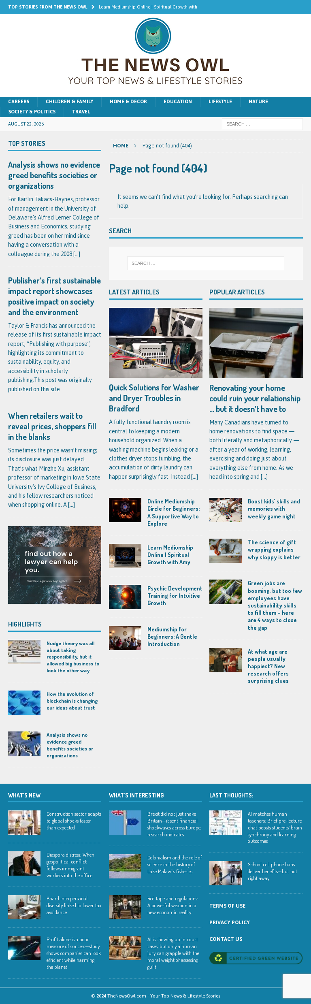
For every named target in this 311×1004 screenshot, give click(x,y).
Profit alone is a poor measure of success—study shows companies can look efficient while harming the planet (74, 953)
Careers (18, 101)
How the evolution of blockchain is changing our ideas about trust (72, 701)
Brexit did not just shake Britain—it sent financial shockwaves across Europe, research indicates (174, 824)
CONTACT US (225, 939)
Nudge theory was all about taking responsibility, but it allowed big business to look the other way (73, 657)
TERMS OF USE (227, 906)
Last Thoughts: (231, 795)
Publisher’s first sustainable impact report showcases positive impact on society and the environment (54, 296)
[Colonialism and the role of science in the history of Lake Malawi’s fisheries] (125, 866)
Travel (81, 112)
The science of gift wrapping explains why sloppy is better (274, 549)
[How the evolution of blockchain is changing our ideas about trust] (24, 703)
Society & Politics (32, 112)
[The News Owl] (155, 92)
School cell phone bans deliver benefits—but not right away (272, 871)
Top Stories (26, 143)
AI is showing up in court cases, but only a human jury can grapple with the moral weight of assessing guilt (173, 953)
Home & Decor (128, 101)
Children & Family (69, 101)
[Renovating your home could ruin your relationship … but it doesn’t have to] (256, 343)
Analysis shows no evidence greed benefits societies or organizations (54, 175)
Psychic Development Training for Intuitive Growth (174, 595)
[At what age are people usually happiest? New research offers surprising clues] (225, 660)
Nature (258, 101)
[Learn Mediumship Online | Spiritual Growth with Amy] (125, 556)
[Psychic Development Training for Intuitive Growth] (125, 597)
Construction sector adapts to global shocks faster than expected (74, 820)
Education (178, 101)
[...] (194, 476)
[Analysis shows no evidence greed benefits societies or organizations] (24, 743)
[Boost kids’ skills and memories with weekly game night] (225, 510)
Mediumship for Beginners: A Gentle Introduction (172, 636)
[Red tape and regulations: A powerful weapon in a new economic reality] (125, 907)
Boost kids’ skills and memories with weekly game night (274, 508)
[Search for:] (262, 124)
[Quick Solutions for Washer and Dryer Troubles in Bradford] (155, 343)
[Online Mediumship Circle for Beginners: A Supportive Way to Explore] (125, 510)
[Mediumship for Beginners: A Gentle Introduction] (125, 638)
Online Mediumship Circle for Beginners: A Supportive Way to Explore (173, 512)
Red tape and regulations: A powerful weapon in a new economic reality (172, 905)
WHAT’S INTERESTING (136, 795)
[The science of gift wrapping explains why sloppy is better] (225, 551)
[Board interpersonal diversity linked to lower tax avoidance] (24, 907)
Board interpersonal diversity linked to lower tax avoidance (74, 905)
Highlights (25, 624)
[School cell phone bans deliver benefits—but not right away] (225, 873)
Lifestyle (220, 101)
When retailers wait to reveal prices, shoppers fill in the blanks (52, 426)
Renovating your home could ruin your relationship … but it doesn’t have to (254, 398)
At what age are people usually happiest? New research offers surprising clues (268, 666)
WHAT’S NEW (24, 795)
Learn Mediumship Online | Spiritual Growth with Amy (170, 554)
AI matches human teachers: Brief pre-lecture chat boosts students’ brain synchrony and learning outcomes (275, 827)
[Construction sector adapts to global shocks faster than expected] (24, 822)
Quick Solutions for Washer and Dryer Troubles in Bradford (154, 398)
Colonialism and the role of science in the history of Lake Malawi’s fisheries (174, 864)
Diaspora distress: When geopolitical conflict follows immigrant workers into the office (70, 864)
